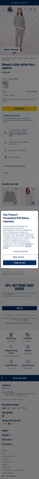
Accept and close (19, 263)
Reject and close (18, 257)
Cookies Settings (20, 251)
